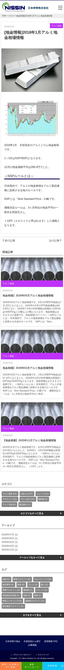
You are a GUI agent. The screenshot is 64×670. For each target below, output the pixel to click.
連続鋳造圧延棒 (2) (10, 595)
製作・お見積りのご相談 (10, 665)
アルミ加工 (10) (27, 499)
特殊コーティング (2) (11, 601)
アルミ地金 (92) (9, 494)
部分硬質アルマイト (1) (12, 606)
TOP (4, 16)
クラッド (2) (41, 590)
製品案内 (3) (24, 504)
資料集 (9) (42, 499)
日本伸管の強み (12, 641)
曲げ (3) (44, 585)
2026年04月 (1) (10, 542)
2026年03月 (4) (10, 546)
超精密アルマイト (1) (34, 601)
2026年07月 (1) (10, 534)
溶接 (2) (26, 595)
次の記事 (54, 240)
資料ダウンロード (31, 665)
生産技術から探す (32, 641)
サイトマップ (43, 655)
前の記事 (9, 240)
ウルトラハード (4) (42, 579)
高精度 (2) (27, 590)
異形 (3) (20, 585)
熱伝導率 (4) (7, 585)
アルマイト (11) (9, 499)
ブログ (11, 16)
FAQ (55, 641)
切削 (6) (5, 579)
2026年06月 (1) (10, 538)
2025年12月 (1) (10, 550)
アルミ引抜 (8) (8, 504)
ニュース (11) (42, 494)
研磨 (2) (37, 595)
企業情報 (32, 645)
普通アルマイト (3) (10, 590)
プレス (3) (32, 585)
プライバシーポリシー (22, 655)
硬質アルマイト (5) (21, 579)
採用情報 (48, 641)
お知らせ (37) (26, 494)
